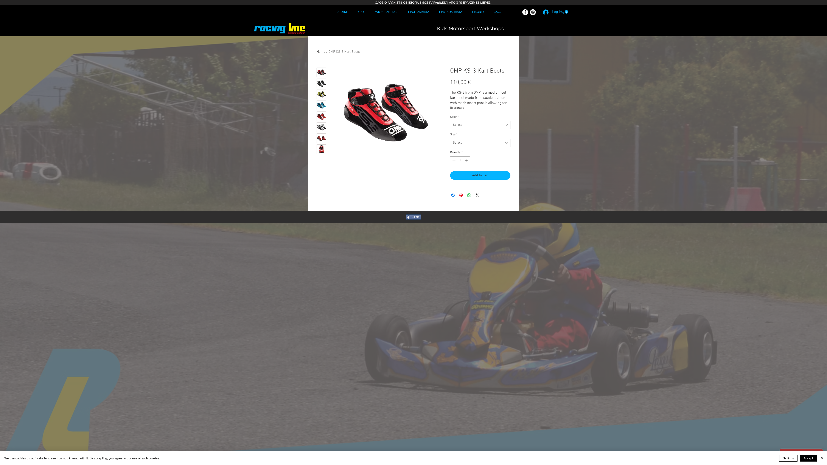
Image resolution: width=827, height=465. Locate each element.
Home (321, 52)
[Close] (821, 458)
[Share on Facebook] (452, 195)
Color (454, 117)
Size (453, 134)
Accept (808, 458)
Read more (457, 108)
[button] (565, 12)
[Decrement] (453, 160)
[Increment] (466, 160)
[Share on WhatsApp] (469, 195)
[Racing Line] (525, 12)
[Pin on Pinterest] (461, 195)
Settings (788, 458)
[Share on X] (477, 195)
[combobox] (480, 125)
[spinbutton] (460, 160)
